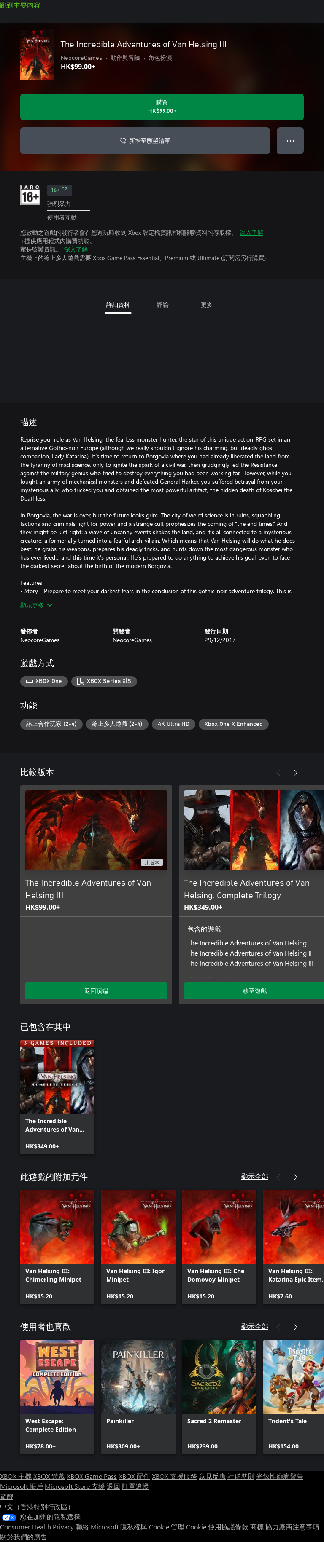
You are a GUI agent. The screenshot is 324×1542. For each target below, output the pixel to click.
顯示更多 (32, 605)
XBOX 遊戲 (49, 1476)
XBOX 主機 (16, 1476)
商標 (257, 1526)
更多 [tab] (207, 304)
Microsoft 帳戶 (21, 1486)
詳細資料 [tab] (118, 304)
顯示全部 (254, 1176)
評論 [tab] (163, 304)
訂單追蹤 (135, 1486)
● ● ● (290, 140)
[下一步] (295, 773)
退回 (113, 1486)
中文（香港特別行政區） (37, 1506)
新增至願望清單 (149, 141)
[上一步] (278, 773)
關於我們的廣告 (23, 1536)
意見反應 (212, 1476)
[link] (57, 1097)
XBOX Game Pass (92, 1476)
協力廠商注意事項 (292, 1526)
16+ (55, 190)
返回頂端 (96, 991)
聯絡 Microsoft (97, 1526)
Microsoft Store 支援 (75, 1486)
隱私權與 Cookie (144, 1526)
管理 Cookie (188, 1526)
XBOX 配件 (134, 1476)
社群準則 (240, 1476)
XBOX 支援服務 (174, 1476)
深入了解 (251, 232)
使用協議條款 (228, 1526)
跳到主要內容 (20, 4)
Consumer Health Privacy (37, 1526)
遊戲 (7, 1496)
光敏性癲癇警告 (279, 1476)
